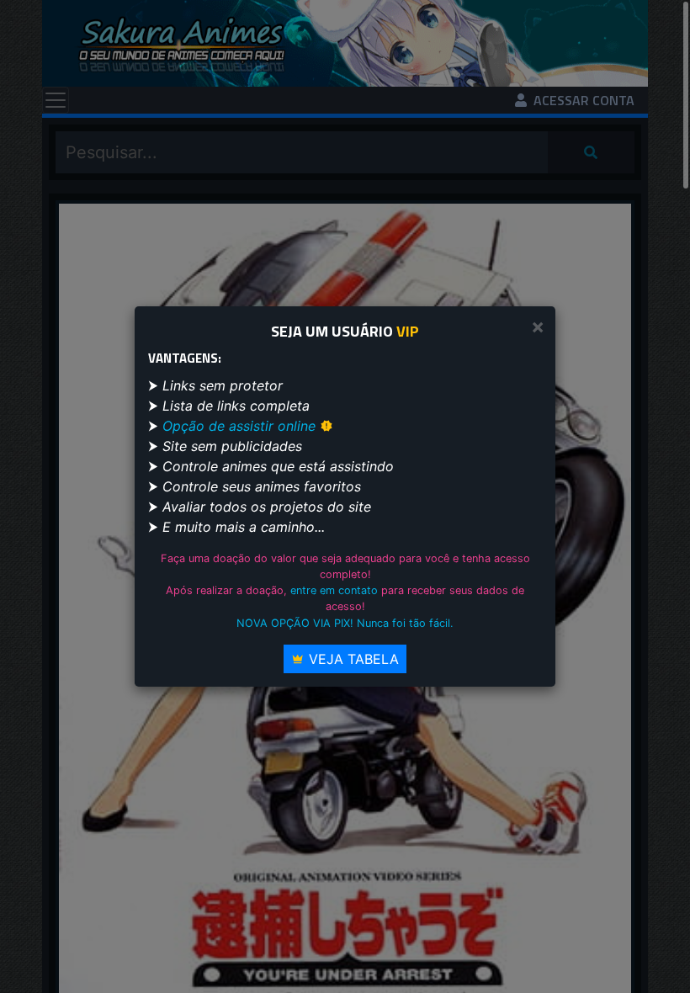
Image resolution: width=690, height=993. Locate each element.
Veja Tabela (352, 658)
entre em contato (334, 590)
